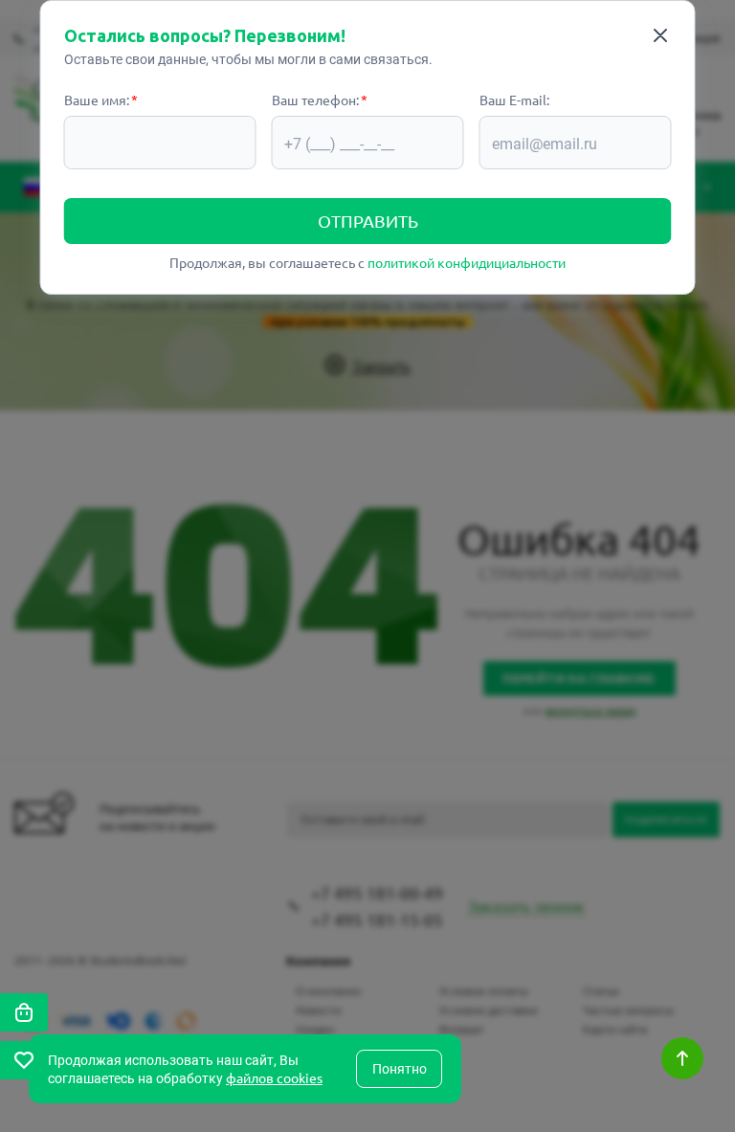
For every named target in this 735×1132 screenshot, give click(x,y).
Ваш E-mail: (514, 99)
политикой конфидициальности (467, 262)
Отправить (368, 221)
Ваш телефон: (315, 99)
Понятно (399, 1069)
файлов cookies (274, 1077)
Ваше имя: (96, 99)
